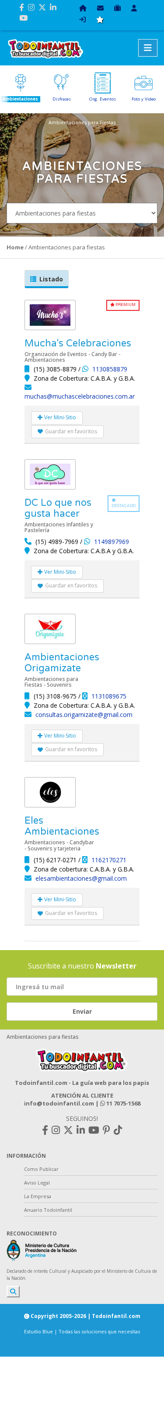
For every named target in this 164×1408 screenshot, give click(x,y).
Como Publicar (41, 1169)
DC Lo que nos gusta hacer (57, 508)
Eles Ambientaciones (61, 826)
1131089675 (108, 696)
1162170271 (108, 860)
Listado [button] (51, 279)
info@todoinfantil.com (59, 1103)
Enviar (82, 1011)
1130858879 (109, 369)
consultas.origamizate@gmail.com (84, 714)
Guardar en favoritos (71, 431)
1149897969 (111, 541)
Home (15, 247)
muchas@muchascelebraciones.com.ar (79, 396)
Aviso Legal (37, 1182)
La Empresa (37, 1196)
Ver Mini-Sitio (59, 417)
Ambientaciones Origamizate (61, 663)
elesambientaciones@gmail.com (81, 878)
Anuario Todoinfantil (48, 1209)
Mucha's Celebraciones (77, 343)
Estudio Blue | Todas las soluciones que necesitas (82, 1331)
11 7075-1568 (122, 1103)
